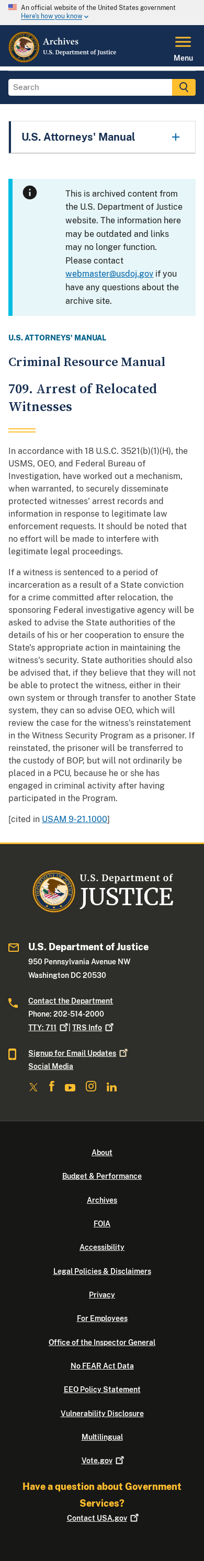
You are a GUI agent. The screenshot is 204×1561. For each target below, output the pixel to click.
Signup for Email (72, 1053)
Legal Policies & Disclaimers (102, 1271)
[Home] (63, 60)
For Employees (102, 1318)
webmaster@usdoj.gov (109, 274)
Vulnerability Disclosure (102, 1413)
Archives (102, 1200)
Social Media (50, 1066)
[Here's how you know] (102, 12)
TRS (87, 1027)
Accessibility (102, 1247)
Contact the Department (70, 1001)
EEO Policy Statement (102, 1389)
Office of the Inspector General (102, 1342)
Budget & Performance (102, 1176)
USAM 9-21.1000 (74, 819)
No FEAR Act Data (102, 1366)
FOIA (102, 1224)
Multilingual (102, 1437)
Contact (97, 1518)
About (102, 1152)
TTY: (42, 1027)
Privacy (102, 1295)
